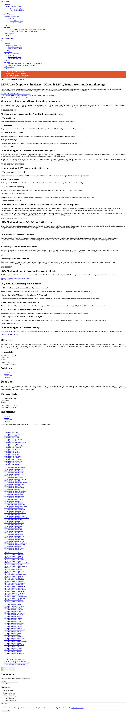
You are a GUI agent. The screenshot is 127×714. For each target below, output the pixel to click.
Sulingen (28, 278)
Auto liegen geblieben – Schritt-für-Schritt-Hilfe (24, 31)
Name (3, 680)
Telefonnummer (6, 687)
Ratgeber (7, 27)
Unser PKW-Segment (14, 57)
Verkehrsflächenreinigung (12, 16)
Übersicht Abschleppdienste (12, 6)
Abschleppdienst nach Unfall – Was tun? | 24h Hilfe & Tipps (26, 63)
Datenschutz (8, 375)
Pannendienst (8, 15)
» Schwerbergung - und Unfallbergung (15, 73)
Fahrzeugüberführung (10, 700)
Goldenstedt (17, 278)
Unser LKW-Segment (16, 22)
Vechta (23, 278)
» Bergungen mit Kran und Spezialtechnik (16, 75)
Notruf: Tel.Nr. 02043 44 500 (9, 94)
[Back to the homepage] (5, 1)
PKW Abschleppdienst (15, 47)
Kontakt (6, 35)
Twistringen (10, 278)
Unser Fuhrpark (9, 18)
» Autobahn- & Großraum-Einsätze (14, 72)
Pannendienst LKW (10, 693)
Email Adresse (5, 683)
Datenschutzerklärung (77, 708)
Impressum (7, 377)
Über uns (7, 25)
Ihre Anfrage (4, 703)
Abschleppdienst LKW (11, 698)
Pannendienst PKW (10, 695)
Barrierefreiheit (8, 372)
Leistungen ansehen (24, 94)
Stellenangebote (9, 34)
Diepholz (3, 278)
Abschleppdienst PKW (11, 697)
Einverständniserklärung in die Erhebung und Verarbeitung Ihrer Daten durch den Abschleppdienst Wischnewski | (44, 708)
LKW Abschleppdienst (17, 10)
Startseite (7, 4)
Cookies (6, 374)
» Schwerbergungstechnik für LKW (15, 77)
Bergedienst (7, 13)
